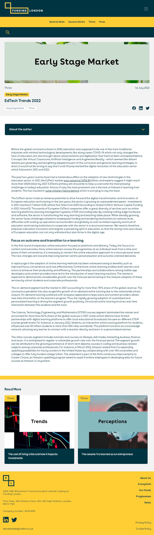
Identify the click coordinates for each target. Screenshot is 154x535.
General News (57, 22)
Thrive (92, 22)
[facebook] (134, 108)
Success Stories (76, 22)
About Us (145, 478)
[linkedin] (141, 108)
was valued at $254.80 (77, 180)
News (147, 502)
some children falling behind (62, 190)
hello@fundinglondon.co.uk (18, 528)
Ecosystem (144, 484)
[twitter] (147, 108)
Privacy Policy (143, 522)
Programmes (143, 496)
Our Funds (145, 490)
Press (102, 22)
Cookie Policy (143, 528)
